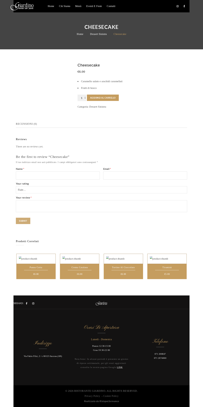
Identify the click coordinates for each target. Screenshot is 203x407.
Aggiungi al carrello (103, 97)
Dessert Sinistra (98, 34)
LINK (120, 367)
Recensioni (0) (26, 123)
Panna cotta (36, 267)
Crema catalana (80, 267)
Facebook (184, 6)
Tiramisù (167, 267)
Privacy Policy (92, 396)
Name (20, 168)
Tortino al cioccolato (123, 267)
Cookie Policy (111, 396)
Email (107, 168)
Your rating (22, 183)
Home (80, 34)
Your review (24, 197)
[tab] (29, 124)
